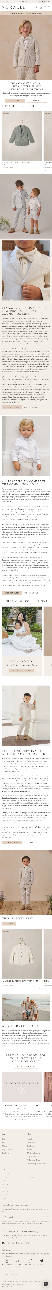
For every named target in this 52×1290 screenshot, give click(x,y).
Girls (3, 1139)
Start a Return (6, 1184)
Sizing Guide (6, 1195)
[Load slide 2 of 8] (41, 988)
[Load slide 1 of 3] (47, 1125)
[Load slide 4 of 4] (50, 170)
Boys (3, 1142)
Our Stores (30, 1146)
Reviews (29, 1174)
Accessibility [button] (5, 1281)
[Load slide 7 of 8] (48, 988)
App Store (9, 1243)
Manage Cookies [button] (14, 1281)
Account (5, 1177)
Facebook (30, 1181)
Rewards (5, 1191)
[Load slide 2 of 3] (48, 1125)
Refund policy (24, 1281)
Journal (29, 1139)
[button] (49, 7)
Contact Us (6, 1198)
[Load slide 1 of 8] (39, 988)
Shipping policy (6, 1284)
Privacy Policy (30, 1223)
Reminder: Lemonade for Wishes (22, 1107)
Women (4, 1146)
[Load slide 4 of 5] (48, 678)
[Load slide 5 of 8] (45, 988)
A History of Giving (33, 1160)
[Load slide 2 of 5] (45, 678)
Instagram (30, 1177)
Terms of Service (39, 1223)
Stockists (30, 1149)
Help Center (6, 1174)
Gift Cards (5, 1153)
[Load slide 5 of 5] (50, 678)
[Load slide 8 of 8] (50, 988)
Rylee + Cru (10, 1286)
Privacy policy (33, 1281)
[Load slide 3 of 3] (50, 1125)
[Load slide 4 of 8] (44, 988)
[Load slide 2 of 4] (47, 170)
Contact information (17, 1284)
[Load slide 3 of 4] (48, 170)
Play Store (23, 1243)
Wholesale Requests (33, 1153)
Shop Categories (7, 1149)
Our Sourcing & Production (36, 1163)
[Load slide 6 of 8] (47, 988)
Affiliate (5, 1188)
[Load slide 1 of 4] (45, 170)
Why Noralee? (31, 1156)
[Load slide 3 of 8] (42, 988)
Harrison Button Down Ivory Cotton (21, 981)
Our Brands (31, 1142)
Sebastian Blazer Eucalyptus (17, 163)
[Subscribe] (47, 1217)
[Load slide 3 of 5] (47, 678)
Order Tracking (7, 1181)
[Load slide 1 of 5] (44, 678)
